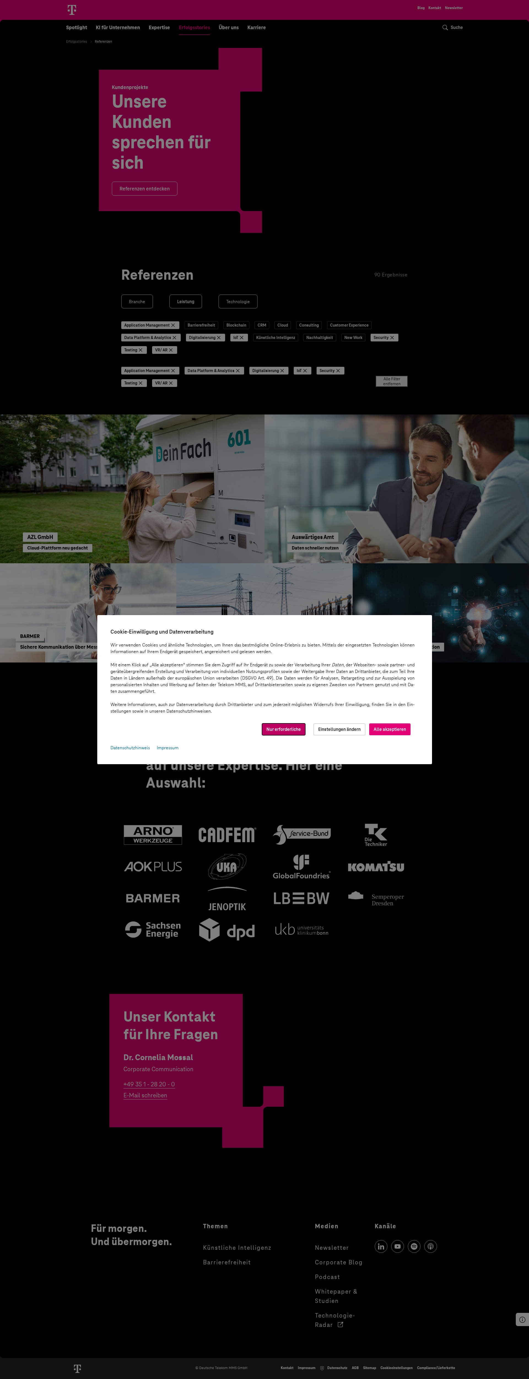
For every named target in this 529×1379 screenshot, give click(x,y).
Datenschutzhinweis (130, 748)
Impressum (168, 748)
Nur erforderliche (283, 729)
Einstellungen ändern (339, 729)
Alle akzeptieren (390, 729)
